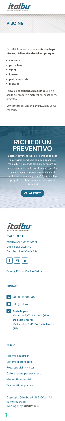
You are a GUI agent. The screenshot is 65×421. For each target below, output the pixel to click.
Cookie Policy (33, 271)
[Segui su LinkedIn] (25, 261)
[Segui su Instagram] (17, 261)
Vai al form (32, 193)
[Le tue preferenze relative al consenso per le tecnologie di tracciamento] (6, 414)
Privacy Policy (15, 271)
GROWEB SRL (33, 406)
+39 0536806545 (24, 297)
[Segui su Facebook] (9, 261)
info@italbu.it (21, 304)
